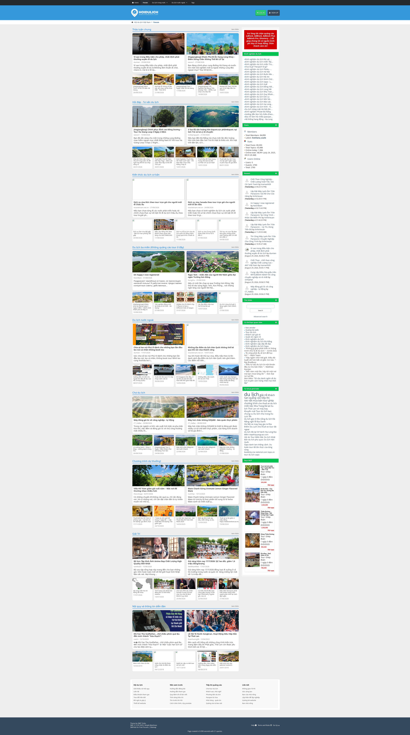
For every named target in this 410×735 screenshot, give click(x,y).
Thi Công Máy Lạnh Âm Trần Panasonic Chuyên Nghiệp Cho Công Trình (260, 239)
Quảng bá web (252, 330)
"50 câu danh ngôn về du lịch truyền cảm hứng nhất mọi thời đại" (260, 380)
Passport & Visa (212, 697)
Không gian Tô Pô (248, 689)
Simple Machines (150, 725)
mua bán (257, 400)
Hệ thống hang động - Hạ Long (258, 119)
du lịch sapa (253, 454)
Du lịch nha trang (261, 413)
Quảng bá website (249, 700)
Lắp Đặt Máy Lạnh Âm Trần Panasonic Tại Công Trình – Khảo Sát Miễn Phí (260, 215)
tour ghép (268, 400)
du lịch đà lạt (250, 432)
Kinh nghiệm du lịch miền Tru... (259, 64)
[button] (159, 2)
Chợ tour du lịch (212, 689)
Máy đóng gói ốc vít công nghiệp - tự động (262, 287)
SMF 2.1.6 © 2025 (137, 725)
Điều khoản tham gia (141, 694)
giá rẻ (263, 395)
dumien (272, 253)
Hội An (247, 437)
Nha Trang (259, 405)
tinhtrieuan (258, 196)
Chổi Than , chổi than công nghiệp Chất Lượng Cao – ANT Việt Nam (260, 263)
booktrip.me (249, 452)
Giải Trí (136, 533)
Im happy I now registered (262, 203)
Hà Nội (247, 424)
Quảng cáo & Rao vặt (214, 703)
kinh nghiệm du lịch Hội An (257, 76)
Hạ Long (269, 432)
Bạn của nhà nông (249, 694)
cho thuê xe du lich (267, 403)
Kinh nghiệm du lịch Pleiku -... (258, 69)
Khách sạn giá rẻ (253, 334)
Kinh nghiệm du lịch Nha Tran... (259, 91)
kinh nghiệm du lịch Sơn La (257, 96)
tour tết (252, 447)
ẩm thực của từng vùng (258, 448)
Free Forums (144, 727)
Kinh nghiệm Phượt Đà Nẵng (258, 111)
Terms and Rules (264, 725)
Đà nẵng (261, 418)
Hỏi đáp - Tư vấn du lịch (145, 102)
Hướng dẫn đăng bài (177, 689)
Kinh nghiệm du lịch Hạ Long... (259, 104)
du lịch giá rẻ (250, 418)
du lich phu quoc (255, 439)
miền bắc (248, 405)
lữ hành (261, 432)
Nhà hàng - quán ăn (213, 700)
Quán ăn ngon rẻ (253, 337)
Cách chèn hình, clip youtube (180, 703)
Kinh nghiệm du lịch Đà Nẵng (259, 341)
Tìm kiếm (248, 300)
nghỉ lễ (253, 421)
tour (246, 454)
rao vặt (248, 400)
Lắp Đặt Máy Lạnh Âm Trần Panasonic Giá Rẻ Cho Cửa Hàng (260, 193)
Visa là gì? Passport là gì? (256, 66)
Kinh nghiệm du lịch (255, 339)
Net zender (250, 327)
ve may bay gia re (259, 424)
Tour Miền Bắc (257, 437)
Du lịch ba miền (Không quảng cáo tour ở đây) (158, 247)
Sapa (246, 444)
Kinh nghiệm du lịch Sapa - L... (258, 81)
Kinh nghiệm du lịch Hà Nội (257, 71)
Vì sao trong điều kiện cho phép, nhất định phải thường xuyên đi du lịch (259, 251)
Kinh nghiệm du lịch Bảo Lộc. (258, 101)
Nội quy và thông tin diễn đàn (149, 606)
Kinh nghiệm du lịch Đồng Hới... (259, 86)
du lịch (251, 394)
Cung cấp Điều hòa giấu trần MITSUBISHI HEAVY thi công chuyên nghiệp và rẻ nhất (260, 274)
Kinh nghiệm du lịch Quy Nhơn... (259, 94)
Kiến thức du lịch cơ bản (146, 174)
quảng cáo (255, 397)
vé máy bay (262, 408)
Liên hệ (136, 691)
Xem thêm (235, 29)
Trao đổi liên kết (140, 697)
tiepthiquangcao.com (258, 434)
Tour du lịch (251, 332)
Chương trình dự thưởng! (146, 461)
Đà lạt (267, 405)
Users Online (253, 158)
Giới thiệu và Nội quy (141, 689)
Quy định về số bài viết (178, 694)
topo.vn (271, 452)
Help (253, 725)
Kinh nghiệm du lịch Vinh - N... (258, 106)
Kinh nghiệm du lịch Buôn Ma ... (259, 74)
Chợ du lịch (138, 392)
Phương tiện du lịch (213, 694)
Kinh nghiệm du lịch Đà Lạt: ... (258, 59)
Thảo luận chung (141, 29)
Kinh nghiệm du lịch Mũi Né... (258, 99)
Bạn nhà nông (247, 703)
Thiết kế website (140, 703)
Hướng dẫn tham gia (177, 691)
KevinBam (257, 205)
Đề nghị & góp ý (140, 700)
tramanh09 (266, 184)
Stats (246, 125)
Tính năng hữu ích (176, 697)
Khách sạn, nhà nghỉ (213, 691)
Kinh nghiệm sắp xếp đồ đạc (258, 343)
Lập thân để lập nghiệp (251, 697)
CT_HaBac (249, 291)
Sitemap (153, 727)
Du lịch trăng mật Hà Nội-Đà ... (259, 109)
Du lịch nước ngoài (143, 319)
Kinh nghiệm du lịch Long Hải (258, 89)
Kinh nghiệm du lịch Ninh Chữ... (259, 79)
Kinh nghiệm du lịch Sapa (257, 346)
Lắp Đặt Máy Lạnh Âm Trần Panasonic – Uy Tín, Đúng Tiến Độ (260, 227)
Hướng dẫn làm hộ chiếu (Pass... (259, 114)
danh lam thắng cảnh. (259, 444)
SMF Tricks (142, 723)
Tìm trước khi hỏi (176, 700)
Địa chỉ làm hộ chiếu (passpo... (259, 116)
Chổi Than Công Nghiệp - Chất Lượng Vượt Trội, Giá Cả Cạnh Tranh (259, 182)
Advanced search (260, 316)
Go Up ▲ (276, 725)
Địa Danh (261, 421)
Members (252, 131)
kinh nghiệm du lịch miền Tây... (259, 61)
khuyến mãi (250, 411)
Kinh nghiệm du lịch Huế (256, 84)
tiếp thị (265, 397)
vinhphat (249, 279)
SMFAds (133, 727)
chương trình (251, 403)
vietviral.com (261, 452)
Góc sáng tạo (247, 691)
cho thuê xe (263, 426)
